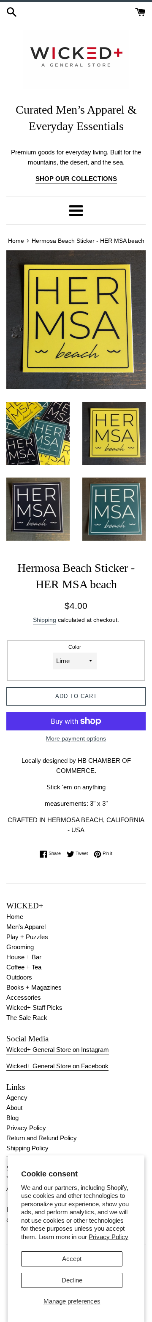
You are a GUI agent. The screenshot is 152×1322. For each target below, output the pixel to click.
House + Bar (23, 957)
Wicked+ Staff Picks (34, 1007)
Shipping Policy (27, 1148)
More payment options (76, 738)
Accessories (23, 997)
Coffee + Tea (23, 967)
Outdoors (19, 977)
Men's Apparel (26, 926)
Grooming (20, 946)
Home (14, 916)
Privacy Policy (108, 1236)
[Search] (11, 11)
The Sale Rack (26, 1017)
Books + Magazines (34, 987)
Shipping (44, 619)
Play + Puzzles (27, 936)
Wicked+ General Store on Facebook (57, 1066)
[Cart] (140, 11)
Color (74, 647)
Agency (16, 1097)
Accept (71, 1258)
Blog (12, 1117)
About (14, 1107)
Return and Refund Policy (41, 1137)
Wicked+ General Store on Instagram (57, 1049)
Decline (72, 1280)
